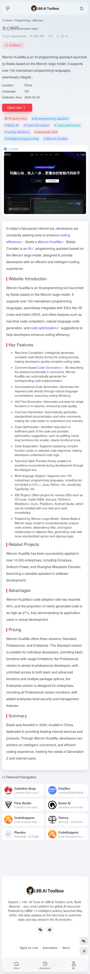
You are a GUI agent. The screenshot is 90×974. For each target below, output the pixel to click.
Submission (50, 948)
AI (29, 248)
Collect (15, 45)
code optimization (43, 327)
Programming (22, 20)
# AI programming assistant (50, 118)
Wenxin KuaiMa (49, 241)
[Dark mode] (84, 951)
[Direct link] (41, 790)
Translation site (27, 28)
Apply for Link (29, 948)
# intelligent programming (22, 138)
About (66, 948)
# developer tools (46, 132)
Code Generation (49, 367)
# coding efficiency (17, 132)
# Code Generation (36, 125)
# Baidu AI (11, 125)
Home (8, 20)
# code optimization (67, 125)
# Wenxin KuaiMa (55, 138)
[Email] (49, 929)
